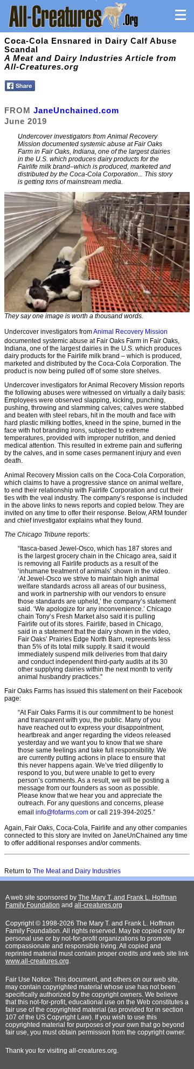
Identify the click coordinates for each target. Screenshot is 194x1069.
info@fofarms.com (62, 812)
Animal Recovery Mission (130, 331)
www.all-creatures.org (37, 961)
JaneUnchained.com (76, 110)
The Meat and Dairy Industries (77, 871)
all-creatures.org (98, 905)
